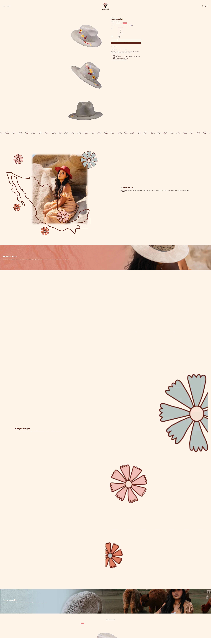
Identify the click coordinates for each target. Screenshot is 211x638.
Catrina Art (113, 17)
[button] (4, 6)
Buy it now (126, 42)
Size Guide (115, 46)
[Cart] (207, 6)
